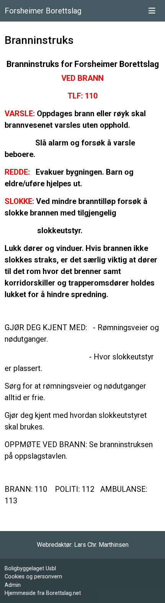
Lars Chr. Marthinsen (101, 544)
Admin (13, 585)
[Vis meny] (152, 11)
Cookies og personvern (33, 576)
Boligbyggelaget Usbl (30, 568)
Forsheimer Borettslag (43, 10)
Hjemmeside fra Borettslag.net (43, 593)
